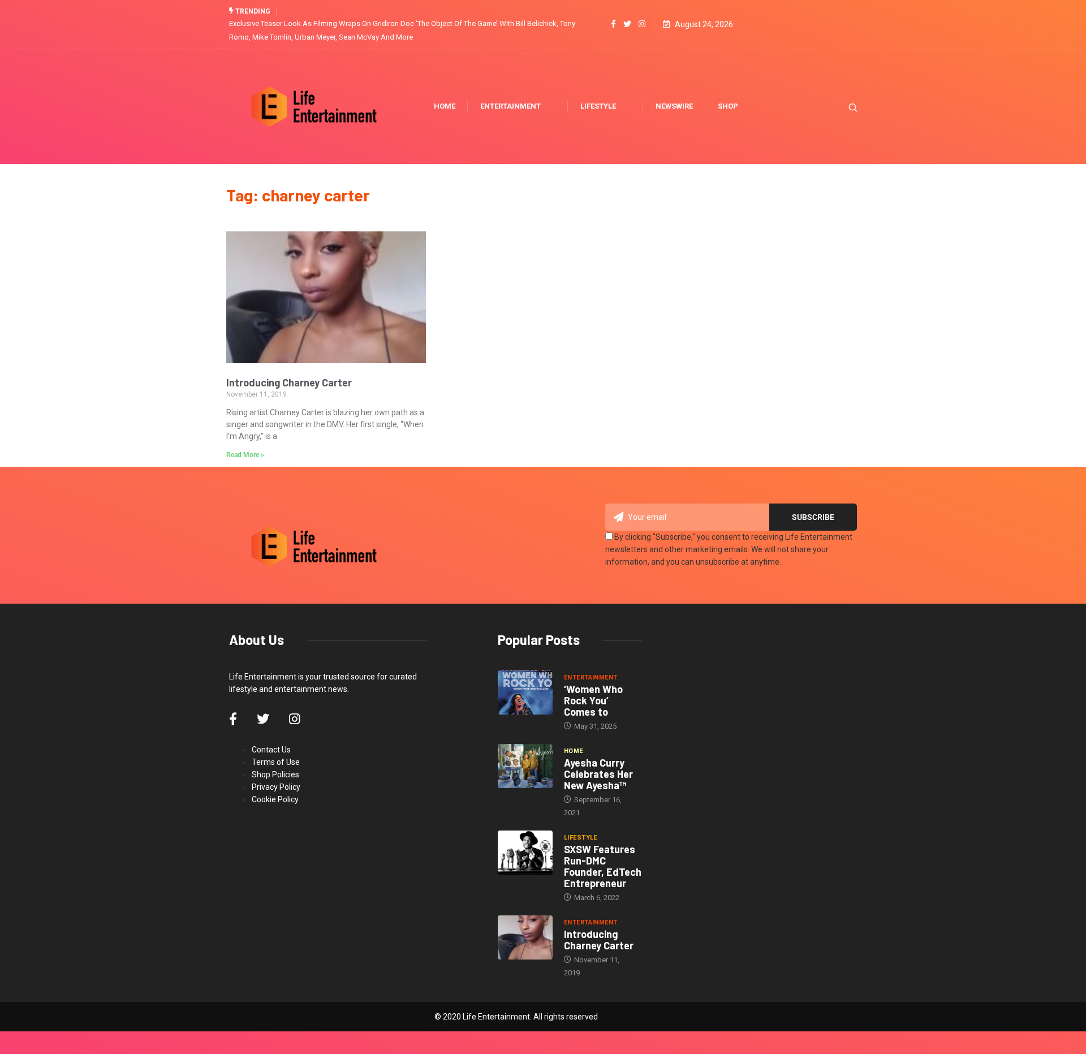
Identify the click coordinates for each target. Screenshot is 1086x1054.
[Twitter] (627, 24)
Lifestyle (598, 106)
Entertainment (510, 106)
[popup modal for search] (838, 106)
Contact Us (271, 749)
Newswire (674, 106)
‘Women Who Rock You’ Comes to (593, 700)
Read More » (245, 455)
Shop (728, 106)
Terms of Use (276, 762)
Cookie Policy (275, 799)
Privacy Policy (276, 786)
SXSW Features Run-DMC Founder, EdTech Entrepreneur (602, 866)
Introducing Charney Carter (289, 382)
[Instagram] (642, 24)
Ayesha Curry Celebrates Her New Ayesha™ (598, 773)
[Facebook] (613, 24)
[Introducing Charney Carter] (525, 937)
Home (444, 106)
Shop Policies (275, 774)
